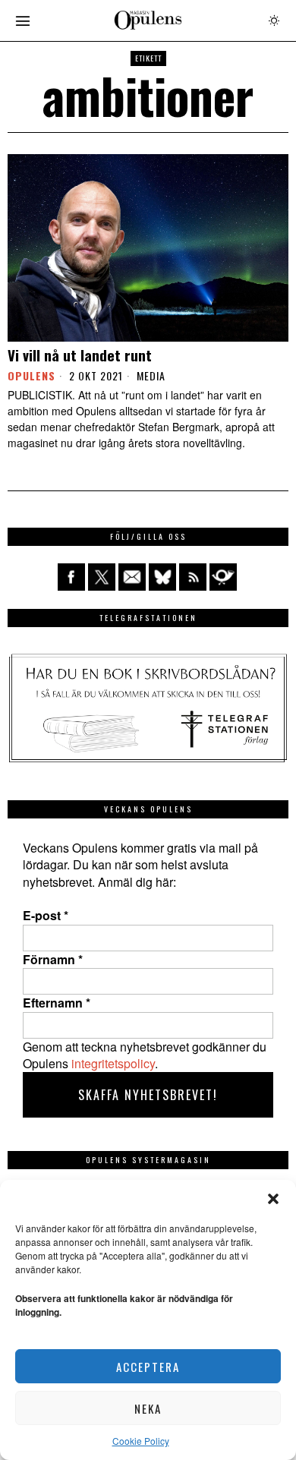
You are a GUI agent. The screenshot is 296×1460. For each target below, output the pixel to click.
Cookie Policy (140, 1440)
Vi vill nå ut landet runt (80, 355)
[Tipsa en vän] (132, 577)
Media (151, 375)
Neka (148, 1408)
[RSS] (192, 577)
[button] (273, 1198)
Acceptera (148, 1366)
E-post (45, 915)
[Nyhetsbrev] (223, 577)
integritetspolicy (113, 1063)
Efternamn (56, 1003)
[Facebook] (71, 577)
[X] (101, 577)
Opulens (31, 375)
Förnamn (53, 959)
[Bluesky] (162, 577)
